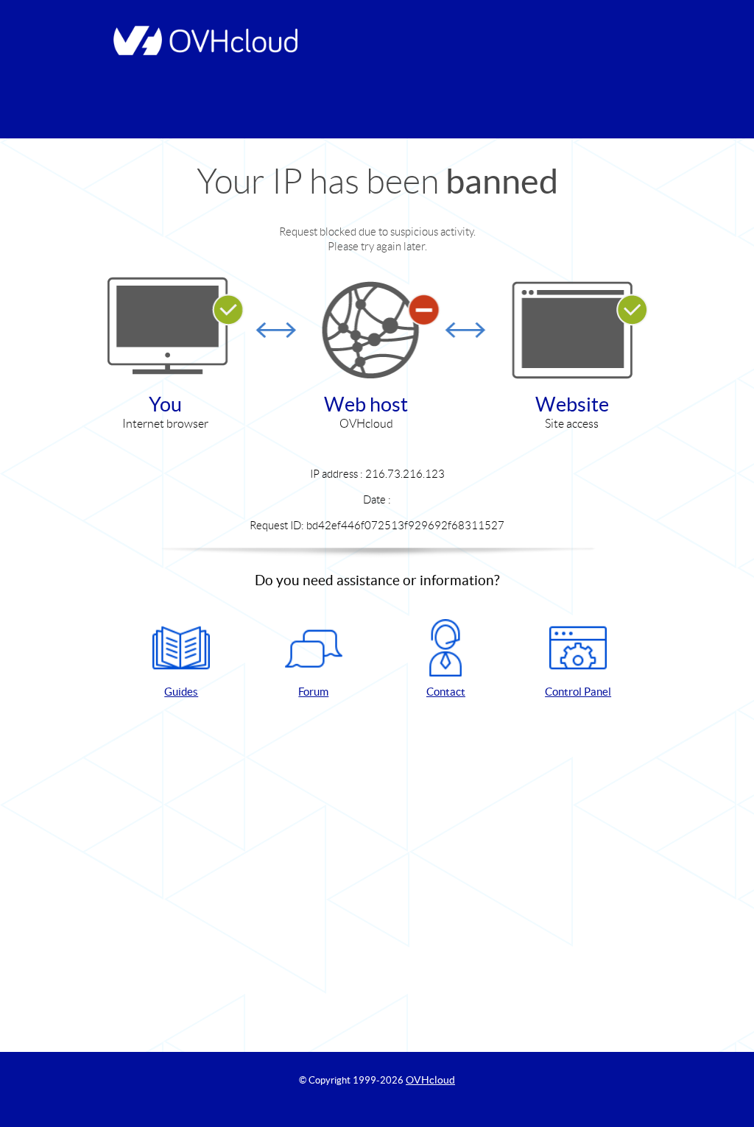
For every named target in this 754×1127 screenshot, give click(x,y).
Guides (181, 691)
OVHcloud (430, 1080)
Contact (445, 691)
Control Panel (578, 691)
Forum (313, 691)
